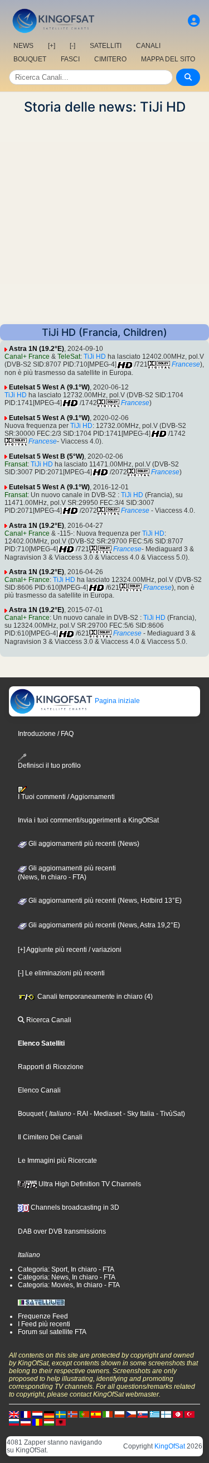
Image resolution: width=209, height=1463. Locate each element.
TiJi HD (95, 356)
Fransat (15, 464)
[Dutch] (37, 1414)
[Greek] (154, 1414)
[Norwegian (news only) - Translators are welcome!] (72, 1414)
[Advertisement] (104, 219)
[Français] (26, 1414)
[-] (72, 46)
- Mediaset (104, 1114)
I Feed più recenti (44, 1324)
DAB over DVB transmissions (62, 1231)
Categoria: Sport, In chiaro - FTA (66, 1269)
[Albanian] (61, 1422)
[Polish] (119, 1414)
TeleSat (68, 356)
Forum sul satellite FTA (52, 1332)
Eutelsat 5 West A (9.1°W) (49, 387)
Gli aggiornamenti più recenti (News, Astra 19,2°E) (103, 925)
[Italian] (108, 1414)
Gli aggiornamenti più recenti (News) (83, 844)
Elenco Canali (39, 1090)
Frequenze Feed (43, 1316)
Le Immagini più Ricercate (57, 1160)
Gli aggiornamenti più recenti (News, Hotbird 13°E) (104, 900)
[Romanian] (37, 1422)
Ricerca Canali (48, 1020)
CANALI (148, 46)
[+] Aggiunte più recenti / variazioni (69, 950)
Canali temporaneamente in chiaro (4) (94, 996)
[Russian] (14, 1422)
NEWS (23, 46)
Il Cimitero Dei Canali (50, 1137)
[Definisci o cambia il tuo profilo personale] (194, 21)
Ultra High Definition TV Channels (89, 1184)
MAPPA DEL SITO (168, 59)
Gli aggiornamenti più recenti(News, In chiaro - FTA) (67, 872)
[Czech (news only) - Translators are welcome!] (131, 1414)
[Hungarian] (49, 1422)
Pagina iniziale (116, 701)
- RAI (79, 1114)
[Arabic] (178, 1414)
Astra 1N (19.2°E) (36, 349)
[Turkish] (189, 1414)
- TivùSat (168, 1114)
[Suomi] (166, 1414)
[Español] (96, 1414)
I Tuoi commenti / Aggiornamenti (66, 797)
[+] (51, 46)
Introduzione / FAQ (46, 734)
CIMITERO (110, 59)
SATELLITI (105, 46)
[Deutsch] (49, 1414)
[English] (14, 1414)
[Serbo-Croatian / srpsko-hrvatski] (26, 1422)
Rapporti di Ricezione (51, 1067)
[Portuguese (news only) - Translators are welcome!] (84, 1414)
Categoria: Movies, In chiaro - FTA (69, 1285)
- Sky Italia (137, 1114)
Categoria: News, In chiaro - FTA (66, 1277)
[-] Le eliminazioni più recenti (61, 973)
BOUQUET (29, 59)
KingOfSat (169, 1446)
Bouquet (30, 1114)
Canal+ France (27, 356)
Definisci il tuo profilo (49, 765)
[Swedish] (61, 1414)
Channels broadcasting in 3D (74, 1207)
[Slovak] (143, 1414)
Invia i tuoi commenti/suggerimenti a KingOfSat (88, 820)
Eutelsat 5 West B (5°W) (46, 456)
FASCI (70, 59)
